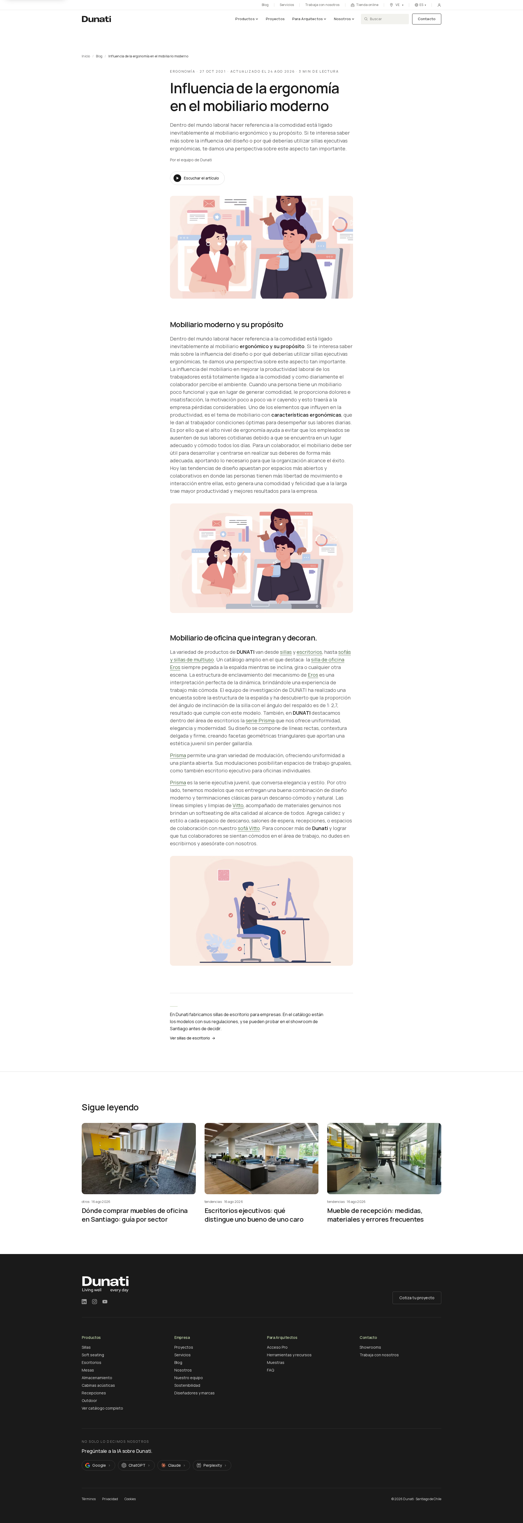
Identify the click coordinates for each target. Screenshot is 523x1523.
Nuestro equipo (188, 1377)
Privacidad (110, 1499)
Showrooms (370, 1347)
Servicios (287, 5)
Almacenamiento (97, 1377)
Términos (89, 1499)
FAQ (270, 1370)
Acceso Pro (277, 1347)
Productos (244, 18)
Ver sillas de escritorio (192, 1038)
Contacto (427, 18)
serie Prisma (260, 720)
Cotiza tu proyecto (416, 1297)
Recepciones (94, 1392)
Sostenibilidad (187, 1385)
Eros (313, 674)
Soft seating (93, 1354)
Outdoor (89, 1400)
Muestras (275, 1362)
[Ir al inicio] (96, 19)
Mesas (88, 1370)
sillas (286, 652)
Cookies (130, 1499)
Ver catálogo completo (102, 1408)
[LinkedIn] (84, 1301)
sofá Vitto (249, 828)
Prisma (178, 755)
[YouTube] (104, 1301)
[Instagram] (94, 1301)
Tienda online (367, 5)
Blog (265, 5)
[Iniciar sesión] (439, 5)
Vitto (238, 805)
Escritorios (91, 1362)
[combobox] (388, 19)
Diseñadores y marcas (194, 1392)
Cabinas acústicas (98, 1385)
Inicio (86, 56)
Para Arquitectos (307, 18)
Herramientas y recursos (289, 1354)
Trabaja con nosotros (322, 5)
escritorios (309, 652)
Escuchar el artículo (201, 178)
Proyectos (275, 18)
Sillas (86, 1347)
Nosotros (342, 18)
